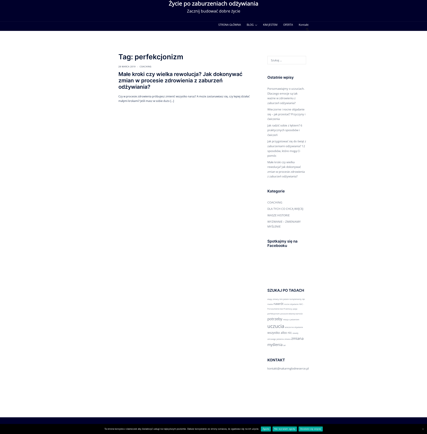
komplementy (296, 299)
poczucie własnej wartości (291, 314)
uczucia (275, 326)
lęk (303, 299)
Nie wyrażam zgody (284, 428)
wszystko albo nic (279, 333)
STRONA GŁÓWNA (229, 25)
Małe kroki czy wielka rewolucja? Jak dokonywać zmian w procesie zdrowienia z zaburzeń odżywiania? (180, 80)
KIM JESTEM (270, 25)
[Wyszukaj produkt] (307, 29)
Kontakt (304, 25)
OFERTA (288, 25)
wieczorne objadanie (294, 327)
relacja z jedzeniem (291, 319)
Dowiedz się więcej (310, 428)
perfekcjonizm (273, 314)
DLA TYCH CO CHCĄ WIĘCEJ (285, 209)
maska (270, 304)
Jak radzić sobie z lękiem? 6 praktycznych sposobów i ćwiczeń (284, 130)
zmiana (287, 339)
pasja (295, 309)
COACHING (145, 66)
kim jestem (284, 299)
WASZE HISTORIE (278, 215)
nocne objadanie (291, 304)
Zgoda (266, 428)
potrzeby (274, 318)
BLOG (250, 25)
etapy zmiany (273, 299)
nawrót (278, 304)
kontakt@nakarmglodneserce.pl (288, 368)
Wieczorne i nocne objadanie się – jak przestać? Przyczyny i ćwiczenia (286, 114)
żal (284, 345)
